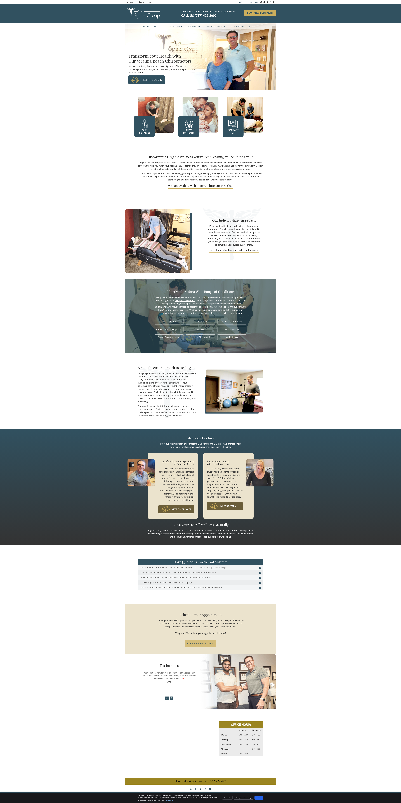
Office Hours (146, 2)
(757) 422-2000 (252, 2)
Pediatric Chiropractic (232, 321)
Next (171, 698)
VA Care (200, 329)
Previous (167, 698)
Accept (259, 798)
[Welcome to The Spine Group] (144, 21)
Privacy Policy (169, 800)
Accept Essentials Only (243, 798)
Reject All (227, 798)
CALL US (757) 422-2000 (198, 15)
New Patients (237, 26)
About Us (158, 26)
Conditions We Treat (215, 26)
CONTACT (233, 131)
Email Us (132, 2)
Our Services (193, 26)
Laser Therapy (200, 321)
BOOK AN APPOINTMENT (260, 12)
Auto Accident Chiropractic (169, 329)
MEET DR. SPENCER (181, 509)
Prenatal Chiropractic (200, 337)
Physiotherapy (232, 329)
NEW (189, 131)
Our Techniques (169, 321)
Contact (253, 26)
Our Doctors (175, 26)
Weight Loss (232, 337)
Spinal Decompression (169, 337)
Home (146, 26)
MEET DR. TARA (228, 506)
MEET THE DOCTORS (152, 79)
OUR (144, 131)
